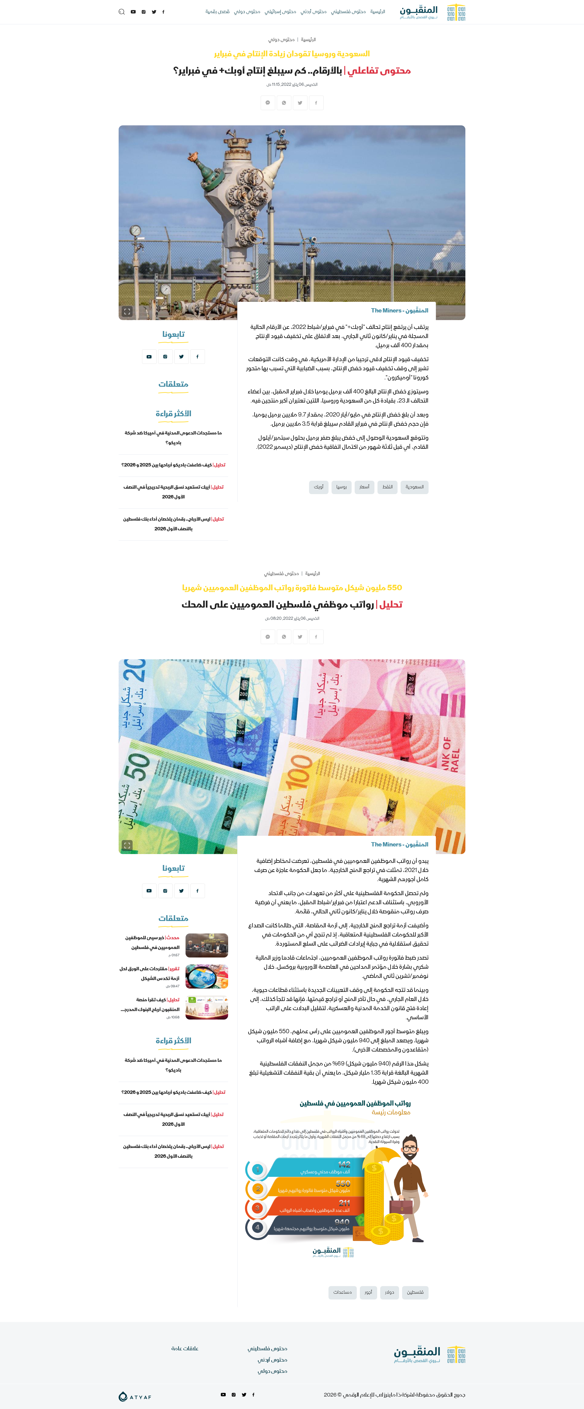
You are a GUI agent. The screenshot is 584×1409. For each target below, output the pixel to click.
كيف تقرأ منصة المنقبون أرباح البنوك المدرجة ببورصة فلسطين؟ (150, 1010)
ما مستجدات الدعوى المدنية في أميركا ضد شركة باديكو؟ (173, 438)
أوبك (319, 487)
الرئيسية (377, 12)
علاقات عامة (185, 1349)
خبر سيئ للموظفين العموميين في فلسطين (152, 943)
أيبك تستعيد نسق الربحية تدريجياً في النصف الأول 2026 (173, 492)
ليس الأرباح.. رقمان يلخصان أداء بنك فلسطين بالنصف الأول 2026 (173, 524)
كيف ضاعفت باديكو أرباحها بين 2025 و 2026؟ (173, 465)
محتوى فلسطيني (348, 12)
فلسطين (415, 1292)
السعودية (414, 487)
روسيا (341, 487)
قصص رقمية (217, 12)
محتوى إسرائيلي (280, 12)
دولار (389, 1292)
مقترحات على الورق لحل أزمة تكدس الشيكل (149, 974)
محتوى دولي (247, 12)
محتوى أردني (314, 12)
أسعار (365, 487)
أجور (368, 1292)
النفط (387, 487)
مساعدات (342, 1292)
